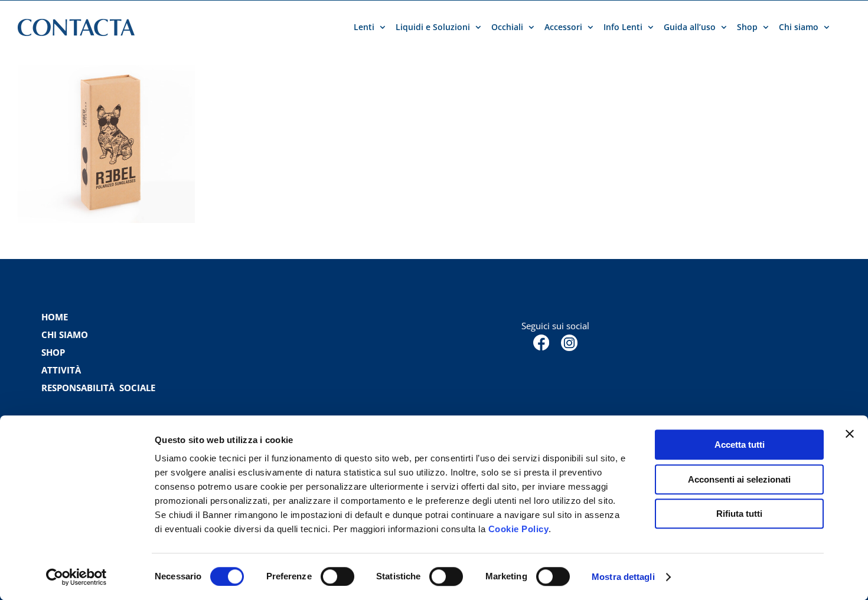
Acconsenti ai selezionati (739, 479)
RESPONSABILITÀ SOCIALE (99, 388)
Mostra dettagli (623, 577)
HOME (54, 317)
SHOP (53, 352)
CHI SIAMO (64, 334)
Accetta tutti (739, 445)
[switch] (337, 576)
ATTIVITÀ (61, 370)
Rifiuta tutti (739, 514)
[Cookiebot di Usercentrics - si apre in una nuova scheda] (76, 577)
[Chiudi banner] (850, 433)
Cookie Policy (518, 529)
